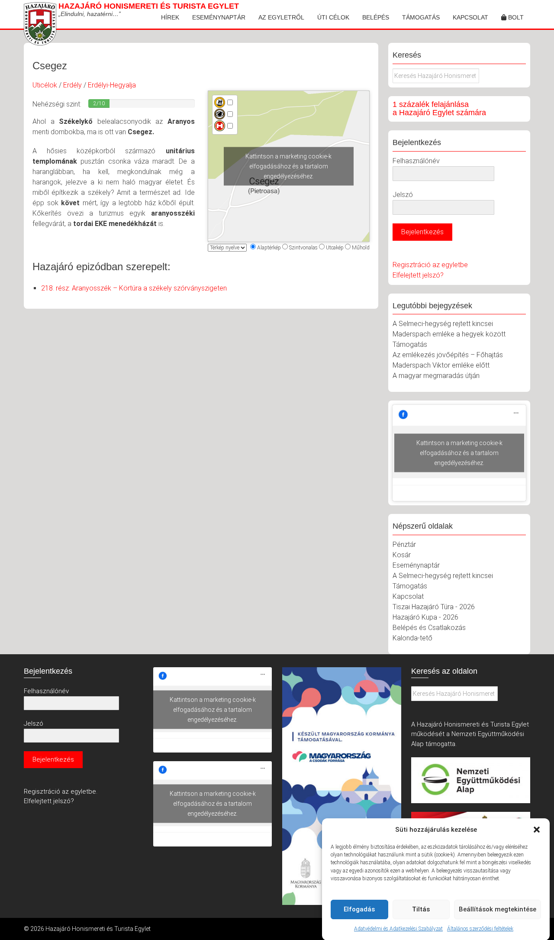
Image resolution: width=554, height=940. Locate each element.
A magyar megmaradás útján (436, 375)
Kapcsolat (470, 17)
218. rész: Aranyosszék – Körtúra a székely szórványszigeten (134, 288)
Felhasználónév (416, 161)
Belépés (375, 17)
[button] (536, 829)
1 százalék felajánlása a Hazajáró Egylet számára (439, 108)
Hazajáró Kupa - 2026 (425, 617)
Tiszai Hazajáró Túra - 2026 (434, 607)
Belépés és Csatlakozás (429, 627)
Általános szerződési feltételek (480, 929)
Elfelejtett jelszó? (418, 275)
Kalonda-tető (412, 638)
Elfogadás (359, 909)
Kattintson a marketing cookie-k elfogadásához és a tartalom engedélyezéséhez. (288, 166)
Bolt (515, 17)
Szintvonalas (303, 248)
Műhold (361, 248)
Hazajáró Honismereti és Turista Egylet (148, 6)
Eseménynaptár (218, 17)
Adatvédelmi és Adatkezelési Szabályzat (398, 929)
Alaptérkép (269, 248)
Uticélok (44, 85)
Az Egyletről (281, 17)
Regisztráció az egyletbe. (60, 791)
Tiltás (421, 909)
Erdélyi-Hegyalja (112, 85)
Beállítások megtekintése (497, 909)
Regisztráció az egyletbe (430, 265)
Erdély (72, 85)
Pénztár (404, 544)
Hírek (170, 17)
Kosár (402, 555)
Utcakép (335, 248)
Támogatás (421, 17)
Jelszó (403, 195)
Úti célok (333, 17)
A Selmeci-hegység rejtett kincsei (443, 324)
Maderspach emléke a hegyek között (449, 334)
